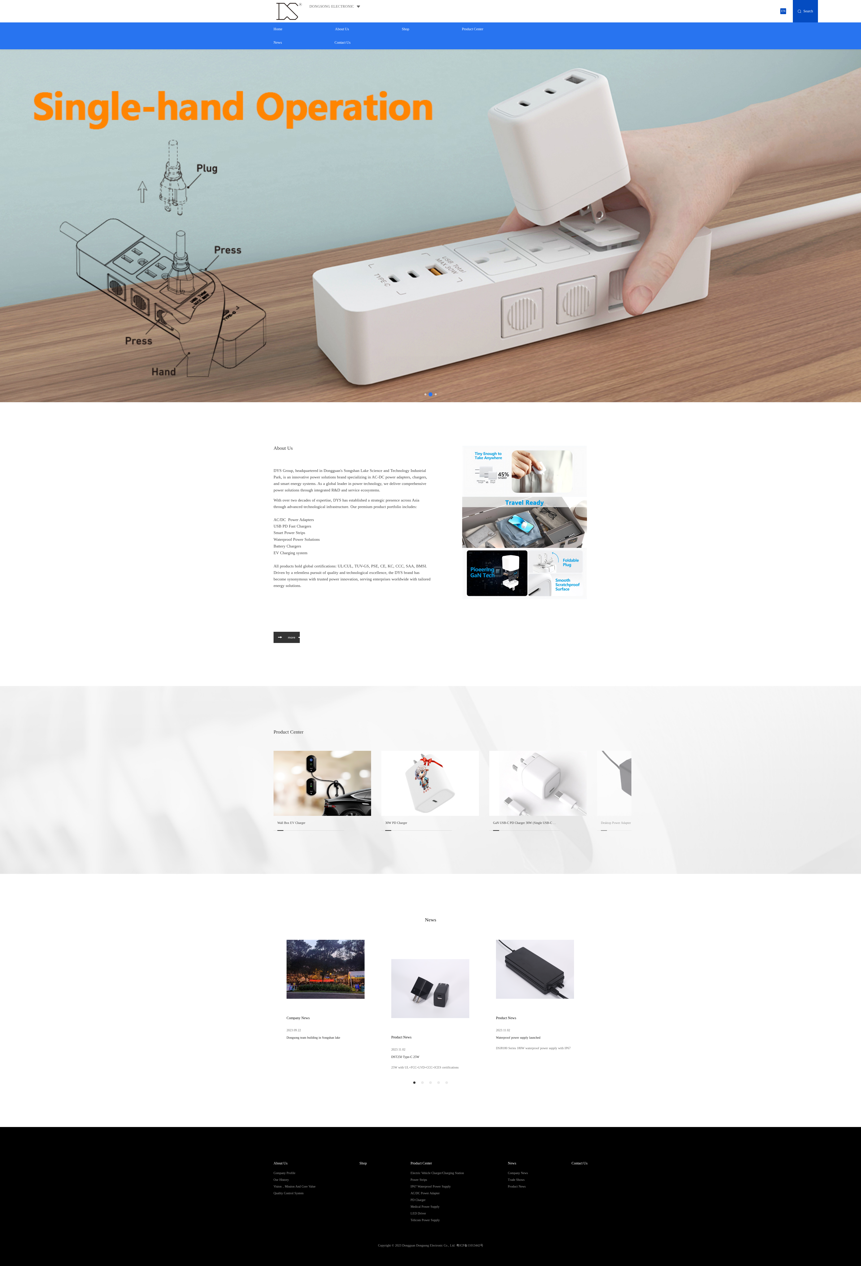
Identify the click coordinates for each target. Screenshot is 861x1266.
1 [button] (425, 394)
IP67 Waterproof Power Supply (431, 1186)
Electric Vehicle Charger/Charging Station (437, 1173)
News (278, 42)
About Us (342, 29)
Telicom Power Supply (425, 1220)
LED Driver (418, 1213)
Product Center (472, 29)
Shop (405, 29)
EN (783, 11)
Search (808, 11)
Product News (401, 1037)
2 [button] (431, 394)
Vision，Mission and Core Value (294, 1186)
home (278, 29)
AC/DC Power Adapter (425, 1193)
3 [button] (436, 394)
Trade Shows (516, 1179)
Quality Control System (289, 1193)
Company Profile (284, 1173)
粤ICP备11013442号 (469, 1245)
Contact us (342, 42)
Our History (281, 1179)
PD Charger (418, 1200)
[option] (430, 225)
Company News (298, 1018)
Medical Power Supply (425, 1206)
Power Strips (419, 1179)
